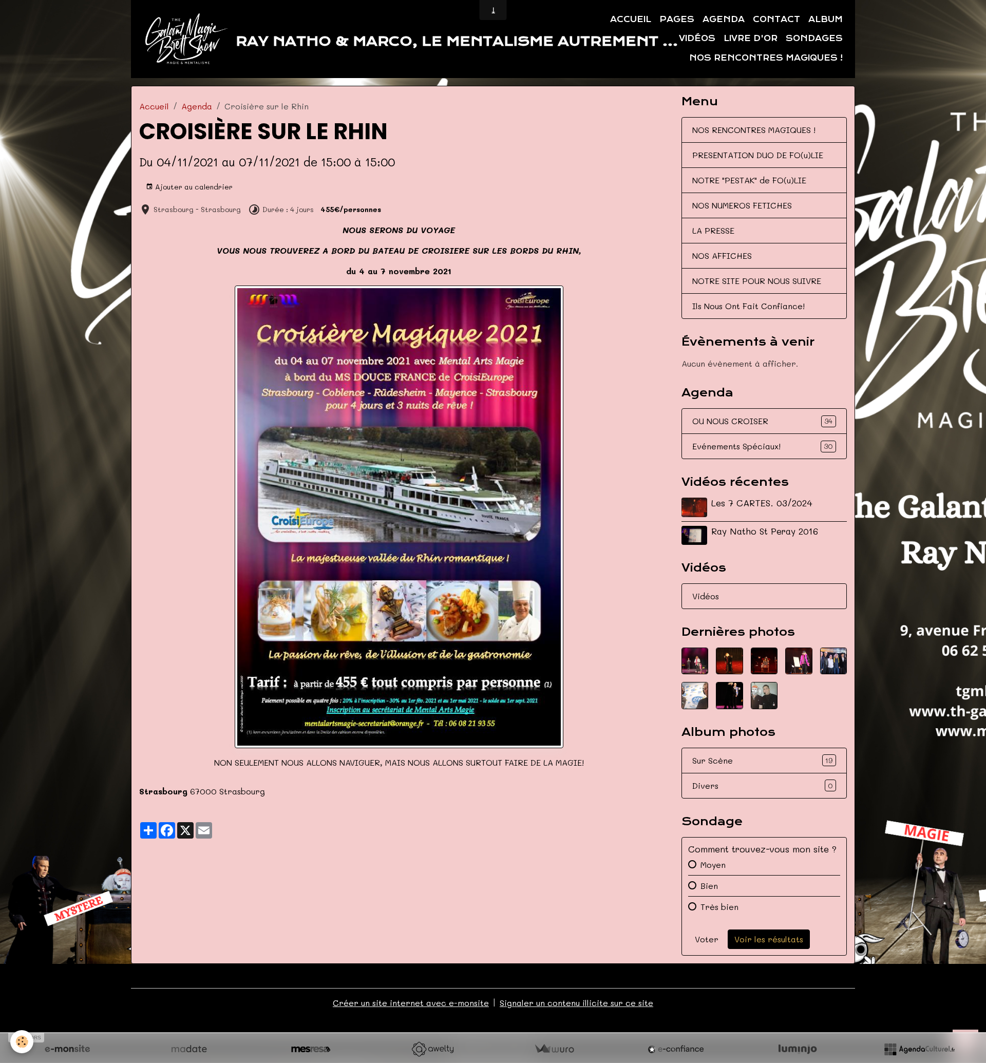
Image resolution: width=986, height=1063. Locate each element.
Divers (762, 785)
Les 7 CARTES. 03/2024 (761, 502)
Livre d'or (751, 38)
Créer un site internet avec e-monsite (411, 1002)
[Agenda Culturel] (919, 1049)
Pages (676, 19)
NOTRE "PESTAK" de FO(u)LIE (749, 180)
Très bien (719, 906)
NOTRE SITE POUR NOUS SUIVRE (756, 280)
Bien (709, 885)
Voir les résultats (768, 939)
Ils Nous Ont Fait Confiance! (748, 305)
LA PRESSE (713, 230)
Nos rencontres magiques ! (766, 58)
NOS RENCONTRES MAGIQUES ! (754, 129)
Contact (776, 19)
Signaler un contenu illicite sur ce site (576, 1002)
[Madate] (188, 1049)
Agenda (724, 19)
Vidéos (697, 38)
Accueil (630, 19)
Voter (706, 939)
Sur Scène (762, 760)
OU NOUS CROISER (762, 420)
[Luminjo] (797, 1049)
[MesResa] (310, 1049)
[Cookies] (21, 1041)
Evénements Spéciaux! (762, 446)
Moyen (713, 864)
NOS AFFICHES (722, 255)
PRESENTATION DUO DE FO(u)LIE (757, 154)
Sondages (814, 38)
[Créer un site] (67, 1049)
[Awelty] (432, 1049)
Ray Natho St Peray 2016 (764, 531)
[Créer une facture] (554, 1049)
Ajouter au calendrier (193, 187)
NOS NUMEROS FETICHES (742, 205)
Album (825, 19)
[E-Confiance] (675, 1049)
